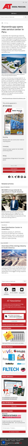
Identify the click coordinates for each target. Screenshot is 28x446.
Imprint (18, 440)
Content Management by (7, 443)
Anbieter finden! (14, 432)
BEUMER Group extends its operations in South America (12, 191)
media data (4, 439)
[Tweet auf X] (12, 177)
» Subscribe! (14, 321)
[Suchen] (25, 17)
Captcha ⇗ (19, 318)
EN (26, 2)
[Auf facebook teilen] (9, 177)
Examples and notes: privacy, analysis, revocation (13, 324)
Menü (14, 13)
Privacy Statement (5, 440)
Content (14, 171)
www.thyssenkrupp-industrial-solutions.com (13, 98)
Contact (13, 440)
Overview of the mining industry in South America (14, 247)
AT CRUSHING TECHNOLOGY (9, 399)
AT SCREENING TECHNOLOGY (10, 397)
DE (23, 2)
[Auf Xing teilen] (15, 177)
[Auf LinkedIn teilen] (18, 177)
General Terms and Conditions (16, 439)
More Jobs (14, 406)
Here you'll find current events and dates (13, 343)
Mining (6, 23)
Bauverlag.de (4, 444)
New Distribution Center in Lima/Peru (12, 228)
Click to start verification (15, 317)
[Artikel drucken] (24, 177)
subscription (14, 169)
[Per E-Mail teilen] (21, 177)
